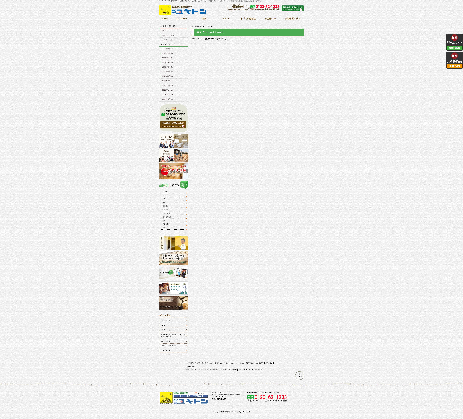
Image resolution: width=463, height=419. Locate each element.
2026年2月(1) (167, 72)
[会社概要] (292, 19)
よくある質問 (165, 321)
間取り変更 (166, 224)
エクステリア (167, 210)
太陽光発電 (166, 213)
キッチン (165, 191)
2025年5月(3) (167, 85)
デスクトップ (167, 40)
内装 (164, 228)
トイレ (165, 195)
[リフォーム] (181, 19)
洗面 (164, 202)
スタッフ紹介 (165, 341)
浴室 (164, 199)
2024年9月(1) (167, 99)
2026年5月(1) (167, 58)
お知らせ (164, 325)
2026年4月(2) (167, 62)
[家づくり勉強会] (248, 19)
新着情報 (223, 369)
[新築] (203, 19)
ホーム (194, 26)
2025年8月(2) (167, 81)
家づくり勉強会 (191, 369)
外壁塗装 (165, 206)
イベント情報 (165, 330)
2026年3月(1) (167, 67)
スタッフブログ (203, 369)
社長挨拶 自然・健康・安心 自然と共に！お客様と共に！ (205, 363)
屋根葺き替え (167, 217)
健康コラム (269, 363)
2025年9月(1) (167, 76)
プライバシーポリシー (168, 346)
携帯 (164, 31)
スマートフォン (168, 35)
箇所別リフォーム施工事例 (255, 363)
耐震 (164, 220)
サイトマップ (165, 350)
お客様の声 (190, 366)
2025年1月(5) (167, 90)
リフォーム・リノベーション (235, 363)
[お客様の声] (270, 19)
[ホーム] (164, 19)
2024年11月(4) (167, 94)
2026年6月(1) (167, 53)
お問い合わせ (232, 369)
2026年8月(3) (167, 49)
